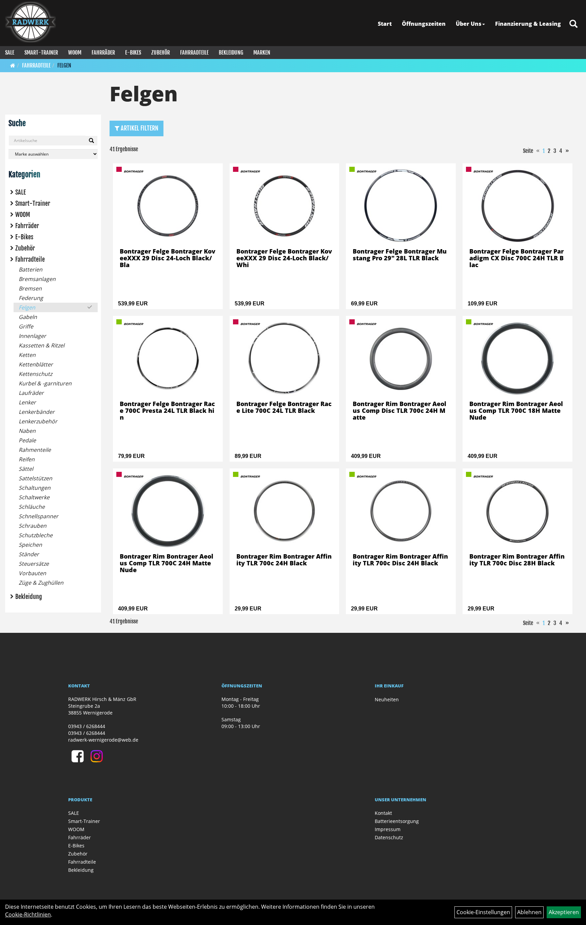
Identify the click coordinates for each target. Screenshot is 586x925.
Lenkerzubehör (38, 421)
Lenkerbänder (37, 412)
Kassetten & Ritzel (41, 345)
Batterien (30, 269)
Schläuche (32, 506)
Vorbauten (32, 573)
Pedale (27, 440)
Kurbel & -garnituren (45, 383)
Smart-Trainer (41, 52)
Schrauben (32, 525)
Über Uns (469, 23)
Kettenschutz (35, 374)
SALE (9, 52)
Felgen (64, 65)
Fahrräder (103, 52)
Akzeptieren (564, 912)
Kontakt (383, 813)
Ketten (27, 355)
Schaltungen (35, 487)
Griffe (26, 326)
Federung (31, 298)
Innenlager (32, 336)
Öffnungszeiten (424, 23)
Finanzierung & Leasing (528, 23)
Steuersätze (34, 563)
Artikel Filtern (138, 128)
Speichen (30, 544)
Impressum (388, 829)
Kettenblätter (36, 364)
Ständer (29, 554)
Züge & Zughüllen (41, 582)
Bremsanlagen (37, 279)
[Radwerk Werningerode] (30, 22)
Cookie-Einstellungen (483, 912)
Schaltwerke (34, 497)
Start (385, 23)
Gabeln (28, 317)
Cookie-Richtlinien (28, 914)
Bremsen (30, 288)
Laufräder (31, 393)
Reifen (27, 459)
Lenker (27, 402)
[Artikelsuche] (573, 24)
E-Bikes (133, 52)
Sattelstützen (35, 478)
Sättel (26, 468)
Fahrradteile (194, 52)
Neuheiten (387, 699)
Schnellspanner (38, 516)
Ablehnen (529, 912)
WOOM (74, 52)
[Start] (12, 65)
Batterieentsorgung (397, 821)
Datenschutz (389, 837)
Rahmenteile (35, 450)
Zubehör (160, 52)
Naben (27, 431)
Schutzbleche (36, 535)
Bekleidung (231, 52)
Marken (261, 52)
